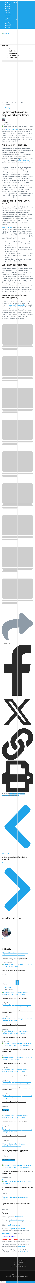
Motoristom (13, 53)
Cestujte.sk (8, 22)
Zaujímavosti (13, 57)
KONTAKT (20, 1264)
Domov (4, 103)
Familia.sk (8, 14)
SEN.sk (7, 10)
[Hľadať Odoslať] (17, 982)
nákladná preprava (23, 160)
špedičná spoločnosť (12, 129)
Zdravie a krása (14, 55)
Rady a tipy (12, 51)
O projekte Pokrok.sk (11, 2)
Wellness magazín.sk (11, 20)
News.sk (7, 6)
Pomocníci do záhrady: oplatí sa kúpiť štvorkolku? (14, 959)
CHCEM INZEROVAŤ (21, 1266)
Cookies (3, 1282)
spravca (6, 122)
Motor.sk (7, 27)
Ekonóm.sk (8, 25)
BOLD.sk (7, 8)
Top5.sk (7, 12)
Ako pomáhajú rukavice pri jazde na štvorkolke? (14, 970)
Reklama (7, 4)
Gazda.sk (7, 16)
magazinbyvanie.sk (10, 18)
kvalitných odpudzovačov (16, 1220)
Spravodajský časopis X (23, 1276)
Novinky (11, 49)
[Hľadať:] (10, 984)
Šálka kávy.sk (8, 24)
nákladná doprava (14, 793)
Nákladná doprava (7, 227)
